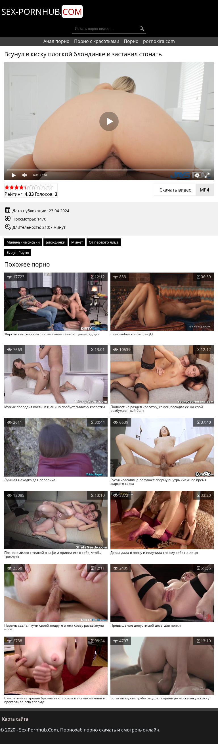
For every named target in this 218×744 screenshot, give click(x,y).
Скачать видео (183, 190)
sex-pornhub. (41, 11)
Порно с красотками (96, 41)
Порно (131, 41)
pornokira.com (159, 41)
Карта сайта (15, 719)
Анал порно (56, 41)
